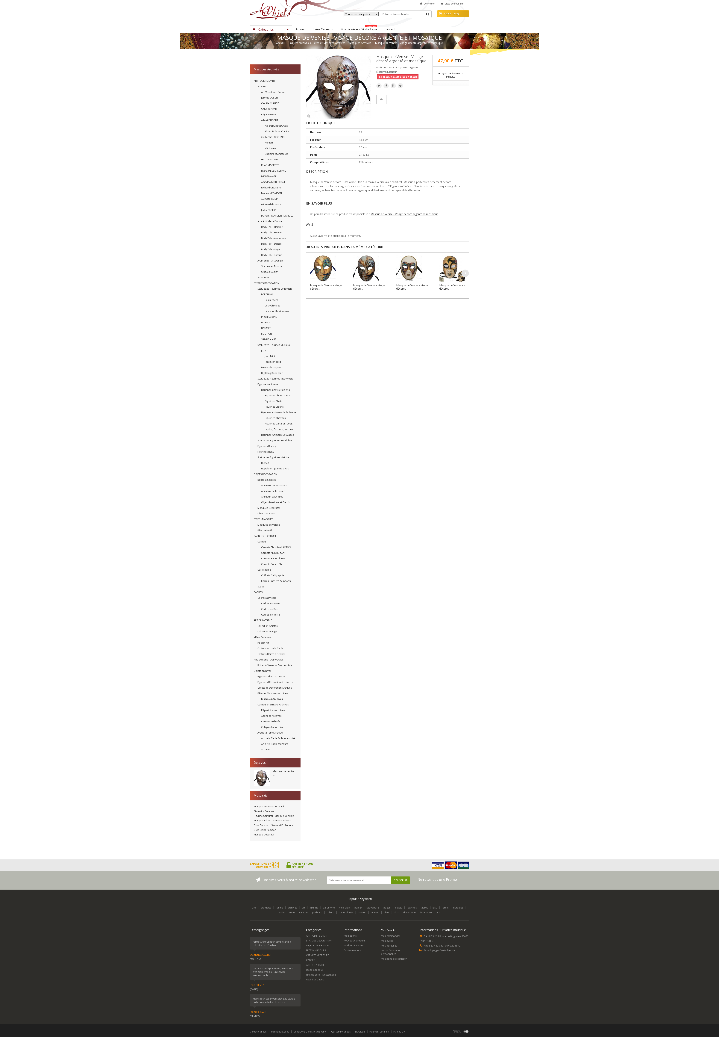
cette (292, 912)
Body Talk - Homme (272, 227)
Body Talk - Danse (271, 243)
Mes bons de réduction (394, 958)
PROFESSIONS (269, 316)
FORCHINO (267, 294)
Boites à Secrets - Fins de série (274, 665)
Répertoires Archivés (273, 710)
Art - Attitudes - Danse (269, 221)
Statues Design (269, 271)
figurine (314, 907)
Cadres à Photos (266, 597)
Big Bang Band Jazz (272, 373)
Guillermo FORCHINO (273, 137)
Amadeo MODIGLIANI (273, 182)
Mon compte (388, 930)
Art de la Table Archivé (270, 732)
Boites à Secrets (266, 479)
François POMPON (271, 193)
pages (387, 907)
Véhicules (270, 148)
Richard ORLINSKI (271, 187)
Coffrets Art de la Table (270, 648)
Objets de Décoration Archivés (274, 687)
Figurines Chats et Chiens (275, 389)
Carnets (261, 541)
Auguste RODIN (269, 198)
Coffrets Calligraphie (272, 575)
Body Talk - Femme (271, 232)
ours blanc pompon (265, 830)
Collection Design (267, 631)
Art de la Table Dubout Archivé (278, 738)
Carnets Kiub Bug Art (272, 552)
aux (438, 912)
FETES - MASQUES (264, 519)
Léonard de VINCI (271, 204)
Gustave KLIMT (269, 159)
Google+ (393, 85)
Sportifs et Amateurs (276, 153)
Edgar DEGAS (268, 114)
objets (398, 907)
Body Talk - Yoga (270, 249)
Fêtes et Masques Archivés (272, 693)
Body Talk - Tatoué (271, 255)
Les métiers (271, 300)
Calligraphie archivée (273, 727)
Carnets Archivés (270, 721)
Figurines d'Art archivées (271, 676)
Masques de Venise (268, 524)
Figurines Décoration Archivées (275, 682)
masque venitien (284, 815)
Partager (386, 85)
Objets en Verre (266, 513)
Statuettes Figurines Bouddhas (274, 440)
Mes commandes (391, 936)
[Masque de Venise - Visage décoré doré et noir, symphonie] (459, 268)
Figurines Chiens (274, 406)
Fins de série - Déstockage (268, 659)
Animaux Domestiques (274, 485)
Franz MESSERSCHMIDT (274, 170)
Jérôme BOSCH (269, 97)
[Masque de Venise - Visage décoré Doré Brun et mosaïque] (373, 268)
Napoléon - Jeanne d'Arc (275, 468)
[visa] (457, 1031)
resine (279, 907)
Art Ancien (263, 277)
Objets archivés (262, 670)
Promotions (350, 935)
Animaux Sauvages (272, 496)
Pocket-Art (263, 642)
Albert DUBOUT (269, 120)
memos (375, 912)
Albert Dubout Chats (276, 125)
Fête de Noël (264, 530)
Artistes (261, 86)
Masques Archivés (272, 699)
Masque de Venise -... (283, 773)
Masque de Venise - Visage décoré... (326, 286)
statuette (266, 907)
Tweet (379, 85)
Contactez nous (258, 1031)
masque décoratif (264, 834)
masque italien (262, 820)
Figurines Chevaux (275, 418)
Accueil (280, 43)
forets (445, 907)
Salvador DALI (269, 109)
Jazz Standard (273, 361)
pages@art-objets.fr (443, 950)
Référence (382, 67)
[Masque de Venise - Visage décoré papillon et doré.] (416, 268)
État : (379, 71)
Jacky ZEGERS (269, 210)
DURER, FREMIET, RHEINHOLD (277, 215)
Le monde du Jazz (271, 367)
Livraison (360, 1031)
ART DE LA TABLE (263, 620)
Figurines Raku (265, 451)
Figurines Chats (273, 401)
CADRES (258, 592)
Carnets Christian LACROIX (276, 547)
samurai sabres (281, 820)
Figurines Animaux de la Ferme (278, 412)
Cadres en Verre (270, 614)
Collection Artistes (267, 626)
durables (458, 907)
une (254, 907)
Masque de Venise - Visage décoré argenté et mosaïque (404, 214)
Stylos (260, 586)
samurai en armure (282, 825)
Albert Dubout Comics (277, 131)
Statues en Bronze (271, 266)
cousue (362, 912)
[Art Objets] (270, 11)
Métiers (269, 142)
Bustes (265, 463)
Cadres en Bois (269, 609)
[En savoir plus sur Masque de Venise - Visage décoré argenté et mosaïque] (262, 778)
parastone (329, 907)
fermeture (426, 912)
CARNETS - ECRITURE (265, 536)
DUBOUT (266, 322)
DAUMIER (266, 328)
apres (424, 907)
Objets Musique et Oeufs (275, 502)
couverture (372, 907)
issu (435, 907)
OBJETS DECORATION (265, 474)
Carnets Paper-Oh (271, 564)
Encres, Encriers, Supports (276, 581)
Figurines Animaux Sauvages (277, 434)
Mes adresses (389, 945)
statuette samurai (264, 811)
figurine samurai (263, 815)
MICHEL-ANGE (269, 176)
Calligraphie (264, 569)
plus (396, 912)
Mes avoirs (387, 940)
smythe (303, 912)
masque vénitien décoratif (269, 806)
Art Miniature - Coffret (273, 92)
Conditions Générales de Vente (310, 1031)
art (303, 907)
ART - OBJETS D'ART (264, 80)
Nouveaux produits (354, 940)
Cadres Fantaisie (270, 603)
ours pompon (261, 825)
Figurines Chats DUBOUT (279, 395)
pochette (317, 912)
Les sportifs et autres (277, 311)
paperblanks (346, 912)
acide (281, 912)
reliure (330, 912)
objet (386, 912)
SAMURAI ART (268, 339)
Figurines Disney (266, 446)
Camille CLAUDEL (270, 103)
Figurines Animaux (267, 384)
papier (358, 907)
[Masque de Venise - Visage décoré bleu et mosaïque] (330, 268)
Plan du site (399, 1031)
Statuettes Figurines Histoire (273, 457)
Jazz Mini (270, 356)
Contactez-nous (353, 950)
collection (344, 907)
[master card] (466, 1031)
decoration (409, 912)
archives (292, 907)
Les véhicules (272, 305)
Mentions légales (280, 1031)
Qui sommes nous (341, 1031)
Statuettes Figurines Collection (274, 288)
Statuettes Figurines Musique (274, 345)
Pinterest (400, 85)
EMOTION (266, 333)
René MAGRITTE (270, 165)
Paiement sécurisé (379, 1031)
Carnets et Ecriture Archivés (273, 704)
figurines (412, 907)
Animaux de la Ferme (273, 491)
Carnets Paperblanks (273, 558)
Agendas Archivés (271, 715)
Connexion (429, 3)
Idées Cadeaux (262, 637)
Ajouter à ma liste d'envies (452, 75)
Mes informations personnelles (391, 952)
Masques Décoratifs (268, 508)
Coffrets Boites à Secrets (271, 654)
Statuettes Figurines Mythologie (275, 378)
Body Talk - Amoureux (273, 238)
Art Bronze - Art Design (270, 260)
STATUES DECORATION (266, 283)
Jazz (263, 350)
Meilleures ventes (354, 945)
